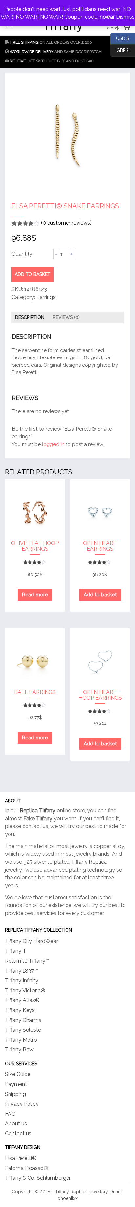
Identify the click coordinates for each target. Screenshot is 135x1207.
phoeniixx (67, 1198)
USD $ (119, 38)
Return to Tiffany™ (27, 961)
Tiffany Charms (23, 1020)
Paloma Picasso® (26, 1168)
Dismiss (125, 17)
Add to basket (32, 274)
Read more (35, 595)
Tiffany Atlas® (22, 1000)
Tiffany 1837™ (21, 971)
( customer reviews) (66, 223)
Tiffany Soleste (23, 1030)
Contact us (18, 1133)
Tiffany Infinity (21, 980)
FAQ (10, 1114)
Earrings (46, 297)
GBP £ (119, 50)
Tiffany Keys (20, 1010)
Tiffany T (15, 951)
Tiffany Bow (19, 1050)
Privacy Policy (22, 1104)
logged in (53, 444)
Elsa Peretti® (21, 1158)
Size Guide (17, 1074)
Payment (16, 1084)
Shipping (15, 1094)
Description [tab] (29, 317)
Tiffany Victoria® (25, 990)
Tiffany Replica (89, 862)
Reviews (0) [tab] (66, 317)
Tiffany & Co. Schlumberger (38, 1178)
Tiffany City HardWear (31, 941)
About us (16, 1124)
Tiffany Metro (21, 1040)
